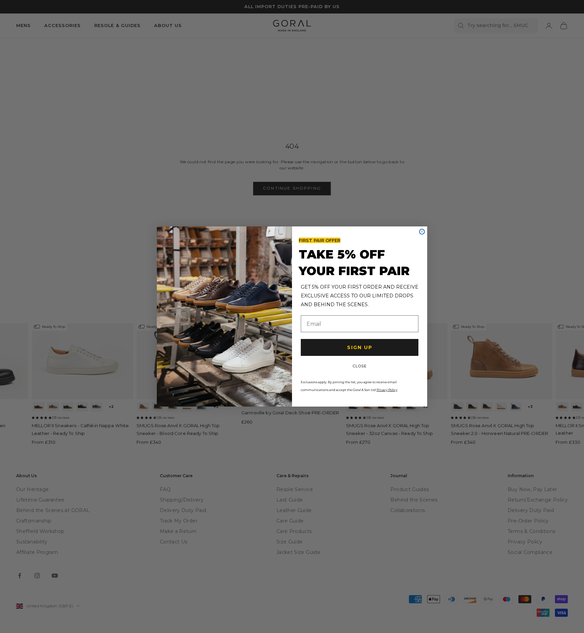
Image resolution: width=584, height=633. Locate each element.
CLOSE (359, 366)
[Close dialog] (421, 231)
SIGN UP (359, 347)
